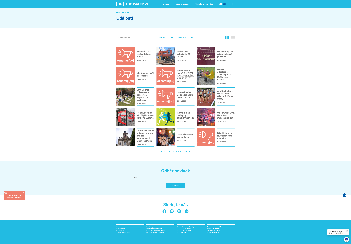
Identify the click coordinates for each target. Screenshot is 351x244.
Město (165, 4)
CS (224, 4)
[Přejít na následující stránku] (189, 151)
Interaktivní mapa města (14, 197)
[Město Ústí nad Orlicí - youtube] (172, 211)
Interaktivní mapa (213, 232)
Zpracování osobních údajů (216, 227)
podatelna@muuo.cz (158, 230)
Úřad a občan (182, 4)
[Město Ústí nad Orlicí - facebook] (164, 211)
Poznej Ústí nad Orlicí (14, 195)
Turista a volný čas (204, 4)
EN (220, 4)
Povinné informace (213, 229)
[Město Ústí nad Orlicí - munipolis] (186, 211)
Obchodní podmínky (213, 230)
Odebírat (175, 185)
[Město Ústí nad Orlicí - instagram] (179, 211)
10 (186, 151)
